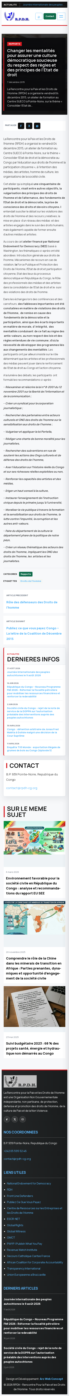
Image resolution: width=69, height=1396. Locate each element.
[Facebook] (7, 1119)
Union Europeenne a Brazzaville (26, 1274)
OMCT (11, 1237)
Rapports (14, 43)
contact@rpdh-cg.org (21, 788)
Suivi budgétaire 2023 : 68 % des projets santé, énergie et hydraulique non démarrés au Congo (33, 1048)
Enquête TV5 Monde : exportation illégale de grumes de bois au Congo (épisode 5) (33, 749)
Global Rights (15, 1225)
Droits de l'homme (30, 580)
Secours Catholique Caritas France (28, 1256)
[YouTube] (22, 1119)
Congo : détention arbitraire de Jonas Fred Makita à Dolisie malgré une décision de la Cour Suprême (33, 732)
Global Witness (16, 1231)
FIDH (9, 1189)
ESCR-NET (13, 1219)
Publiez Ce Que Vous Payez (24, 1202)
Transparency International (23, 1268)
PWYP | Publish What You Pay (24, 1244)
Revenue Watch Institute (22, 1250)
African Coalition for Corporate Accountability (35, 1262)
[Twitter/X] (15, 1119)
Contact (50, 16)
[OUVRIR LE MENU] (61, 16)
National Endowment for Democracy (29, 1183)
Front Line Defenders (20, 1196)
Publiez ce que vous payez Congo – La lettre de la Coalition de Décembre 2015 (34, 633)
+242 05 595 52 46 (15, 1151)
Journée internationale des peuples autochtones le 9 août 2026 (44, 4)
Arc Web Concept (51, 1379)
